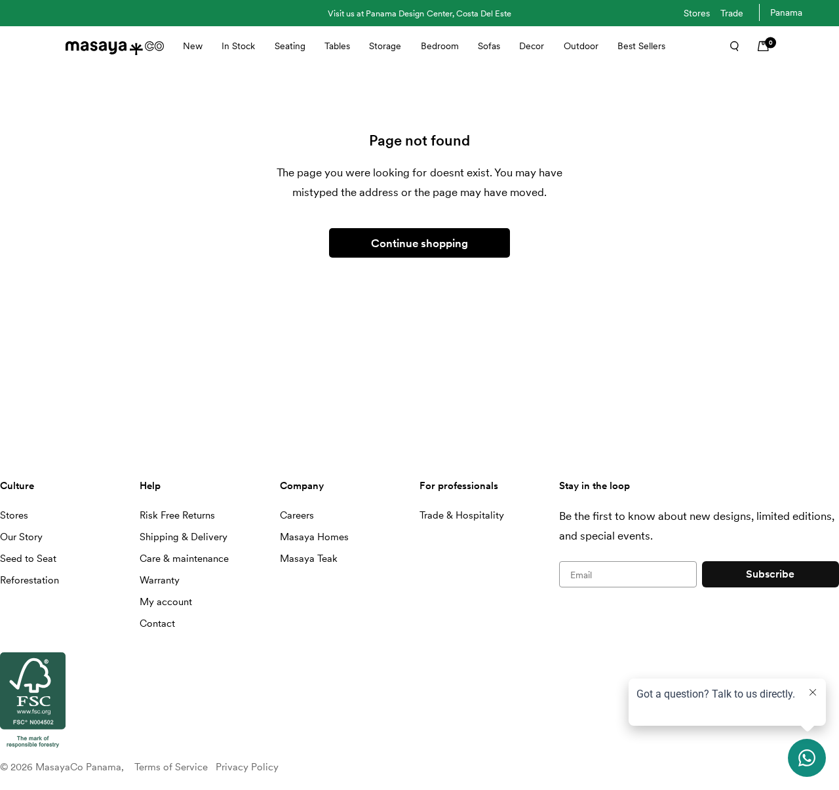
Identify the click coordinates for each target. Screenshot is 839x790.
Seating (290, 46)
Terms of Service (171, 767)
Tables (337, 46)
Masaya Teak (309, 558)
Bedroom (440, 46)
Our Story (21, 537)
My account (166, 602)
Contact (157, 623)
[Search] (730, 46)
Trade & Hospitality (462, 515)
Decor (531, 46)
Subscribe (770, 574)
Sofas (489, 46)
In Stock (238, 46)
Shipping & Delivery (183, 537)
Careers (297, 515)
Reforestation (29, 580)
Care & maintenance (184, 558)
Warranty (160, 580)
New (193, 46)
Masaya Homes (314, 537)
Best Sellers (641, 46)
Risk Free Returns (177, 515)
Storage (385, 46)
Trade (731, 13)
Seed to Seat (28, 558)
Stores (697, 13)
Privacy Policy (247, 767)
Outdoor (581, 46)
